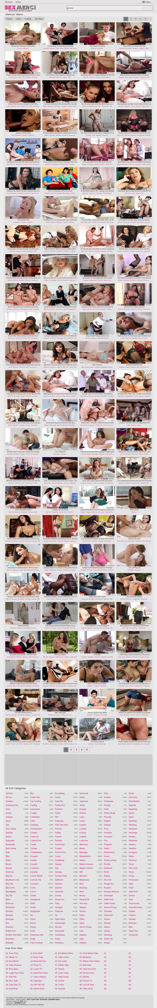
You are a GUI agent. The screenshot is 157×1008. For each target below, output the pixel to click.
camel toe (35, 797)
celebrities (35, 686)
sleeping (108, 935)
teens (71, 599)
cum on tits (129, 686)
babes (131, 77)
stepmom (133, 829)
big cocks (120, 135)
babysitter (10, 841)
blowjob (52, 77)
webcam (70, 338)
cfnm (32, 821)
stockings (34, 338)
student (132, 844)
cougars (46, 48)
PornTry (111, 44)
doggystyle (93, 280)
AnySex (111, 131)
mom (81, 892)
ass (112, 483)
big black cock (12, 880)
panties (107, 797)
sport (131, 817)
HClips (149, 131)
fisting (58, 833)
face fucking (36, 943)
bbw (8, 856)
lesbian (18, 251)
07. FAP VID (11, 977)
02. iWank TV (11, 957)
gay (57, 868)
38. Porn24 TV (85, 981)
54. (130, 965)
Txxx (38, 44)
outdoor (82, 943)
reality (107, 864)
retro (96, 744)
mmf (81, 884)
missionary (84, 880)
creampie (20, 193)
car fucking (35, 801)
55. (130, 969)
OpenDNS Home (54, 999)
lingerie (141, 48)
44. (105, 965)
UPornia (148, 44)
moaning (83, 888)
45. (105, 969)
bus (32, 793)
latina (95, 483)
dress (32, 919)
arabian (9, 817)
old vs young (85, 927)
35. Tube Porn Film (87, 969)
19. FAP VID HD (37, 985)
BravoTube (110, 73)
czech (33, 892)
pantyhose (108, 801)
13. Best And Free (38, 961)
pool (17, 309)
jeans (82, 805)
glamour (26, 48)
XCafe (38, 189)
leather (82, 825)
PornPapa (74, 160)
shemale (108, 911)
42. (105, 957)
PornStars (39, 19)
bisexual (9, 903)
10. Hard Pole (12, 989)
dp (38, 193)
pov (99, 106)
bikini (8, 899)
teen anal (133, 868)
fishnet (58, 829)
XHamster (37, 131)
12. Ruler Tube (36, 957)
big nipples (11, 892)
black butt (10, 907)
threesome (105, 106)
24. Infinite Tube (62, 965)
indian (57, 939)
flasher (58, 837)
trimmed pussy (135, 907)
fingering (59, 251)
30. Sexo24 (60, 989)
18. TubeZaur (36, 981)
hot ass (58, 927)
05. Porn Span (12, 969)
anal (126, 77)
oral (74, 367)
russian (107, 888)
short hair (108, 915)
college (33, 848)
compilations (55, 164)
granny (19, 48)
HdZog (149, 73)
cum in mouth (36, 876)
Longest (28, 19)
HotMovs (148, 102)
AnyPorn (37, 73)
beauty (138, 193)
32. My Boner (85, 957)
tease (131, 864)
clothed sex (13, 77)
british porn (105, 338)
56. (130, 973)
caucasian (35, 809)
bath (8, 852)
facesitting (26, 628)
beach (8, 864)
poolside (36, 309)
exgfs (32, 939)
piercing (107, 817)
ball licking (11, 848)
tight (131, 884)
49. (105, 985)
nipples (82, 907)
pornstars (36, 106)
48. (105, 981)
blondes (93, 48)
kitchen (82, 813)
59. (130, 985)
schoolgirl (108, 896)
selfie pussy (109, 903)
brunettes (128, 48)
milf (71, 48)
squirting (133, 821)
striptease (133, 841)
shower (107, 923)
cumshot (25, 135)
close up (47, 628)
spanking (104, 657)
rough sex (109, 884)
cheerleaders (36, 829)
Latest (18, 19)
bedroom (10, 872)
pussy (75, 48)
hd (111, 106)
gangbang (59, 860)
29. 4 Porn (59, 985)
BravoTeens (73, 102)
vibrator (148, 541)
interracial (110, 222)
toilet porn (133, 892)
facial (133, 106)
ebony (141, 454)
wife (131, 927)
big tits (86, 77)
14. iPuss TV (35, 965)
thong (131, 876)
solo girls (146, 309)
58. (130, 981)
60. (130, 989)
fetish (20, 77)
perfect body (107, 193)
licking (144, 164)
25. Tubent (59, 969)
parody (107, 483)
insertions (59, 943)
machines (83, 844)
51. (130, 953)
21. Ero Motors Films (64, 953)
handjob (91, 106)
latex (81, 817)
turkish (132, 911)
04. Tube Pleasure (14, 965)
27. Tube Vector (62, 977)
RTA (21, 1001)
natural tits (24, 106)
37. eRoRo (84, 977)
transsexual (134, 903)
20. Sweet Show (37, 989)
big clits (9, 884)
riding (107, 876)
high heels (60, 48)
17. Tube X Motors (38, 977)
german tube (61, 876)
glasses (72, 164)
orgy (139, 425)
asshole (89, 309)
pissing (34, 77)
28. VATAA (59, 981)
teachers (133, 860)
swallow (132, 848)
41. (105, 953)
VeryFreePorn (73, 131)
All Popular (9, 2)
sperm (131, 813)
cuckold (34, 872)
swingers (133, 852)
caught (33, 813)
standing (133, 825)
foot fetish (19, 744)
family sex (60, 805)
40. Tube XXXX (86, 989)
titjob (71, 367)
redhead (145, 715)
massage (83, 852)
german (58, 872)
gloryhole (59, 892)
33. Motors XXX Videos (89, 961)
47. (105, 977)
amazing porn (12, 805)
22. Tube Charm (62, 957)
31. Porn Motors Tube (88, 953)
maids (82, 848)
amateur (121, 77)
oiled (81, 923)
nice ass (83, 903)
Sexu (75, 44)
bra (146, 338)
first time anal (61, 825)
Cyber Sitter (35, 999)
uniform (132, 915)
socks (131, 793)
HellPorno (37, 160)
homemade (60, 923)
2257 (28, 999)
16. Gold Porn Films (39, 973)
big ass (9, 876)
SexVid (38, 102)
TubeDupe (74, 189)
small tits (97, 657)
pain (106, 793)
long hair (101, 483)
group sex (126, 222)
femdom (59, 809)
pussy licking (110, 860)
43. (105, 961)
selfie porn (109, 899)
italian (82, 797)
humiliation (60, 935)
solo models (106, 77)
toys (65, 338)
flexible (58, 841)
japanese (83, 801)
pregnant (108, 844)
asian (8, 106)
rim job (107, 880)
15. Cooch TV (36, 969)
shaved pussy (110, 907)
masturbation (85, 856)
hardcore (143, 77)
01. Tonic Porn (12, 953)
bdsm (8, 860)
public (107, 848)
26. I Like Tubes (62, 973)
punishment (109, 852)
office (147, 48)
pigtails (107, 821)
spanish (132, 805)
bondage (10, 919)
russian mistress (111, 892)
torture (132, 896)
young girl (133, 935)
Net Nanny (43, 999)
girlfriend (59, 880)
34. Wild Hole (85, 965)
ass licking (11, 829)
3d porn (9, 793)
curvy (133, 193)
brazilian (9, 927)
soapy (107, 943)
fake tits (141, 338)
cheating (34, 825)
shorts (107, 919)
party (30, 106)
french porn (63, 512)
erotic (75, 106)
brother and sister (14, 935)
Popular (9, 19)
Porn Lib (111, 102)
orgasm (82, 935)
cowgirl (63, 106)
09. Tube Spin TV (13, 985)
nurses (82, 911)
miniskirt (83, 876)
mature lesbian (86, 868)
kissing (110, 570)
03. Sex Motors (12, 961)
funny (57, 856)
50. (105, 989)
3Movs (75, 73)
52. (130, 957)
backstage (53, 280)
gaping (58, 864)
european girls (36, 935)
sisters (107, 927)
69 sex (33, 628)
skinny (107, 931)
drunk (120, 222)
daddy (110, 657)
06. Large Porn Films (15, 973)
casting (33, 805)
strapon (132, 837)
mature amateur (86, 864)
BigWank (111, 160)
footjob (58, 848)
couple (69, 106)
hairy (57, 903)
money (82, 896)
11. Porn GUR (36, 953)
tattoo (131, 856)
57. (130, 977)
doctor (33, 907)
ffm (23, 77)
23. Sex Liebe (61, 961)
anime (8, 813)
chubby (33, 833)
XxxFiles (148, 160)
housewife (59, 931)
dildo (32, 903)
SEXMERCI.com (20, 1003)
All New (18, 2)
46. (105, 973)
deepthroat (140, 135)
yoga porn (133, 931)
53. (130, 961)
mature (66, 48)
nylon (82, 915)
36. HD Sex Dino (86, 973)
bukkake (9, 943)
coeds (33, 844)
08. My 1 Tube (12, 981)
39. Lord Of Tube (86, 985)
